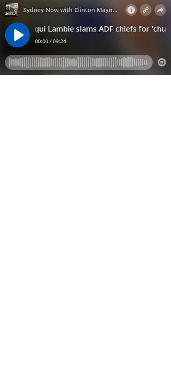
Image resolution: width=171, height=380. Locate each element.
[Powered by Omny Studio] (162, 62)
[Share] (160, 10)
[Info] (131, 10)
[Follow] (145, 10)
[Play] (17, 34)
